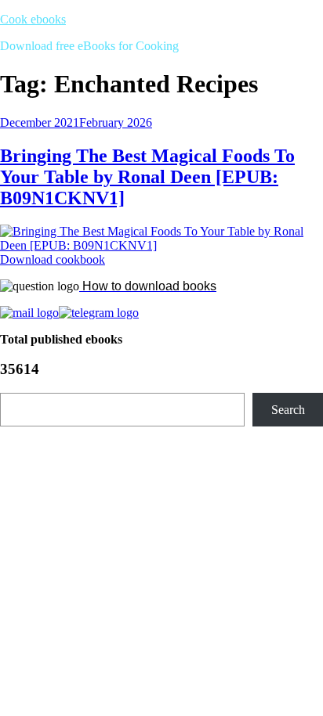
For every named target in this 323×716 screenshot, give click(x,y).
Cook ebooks (33, 19)
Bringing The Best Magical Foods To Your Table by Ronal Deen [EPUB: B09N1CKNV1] (147, 177)
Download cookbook (52, 259)
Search (288, 409)
